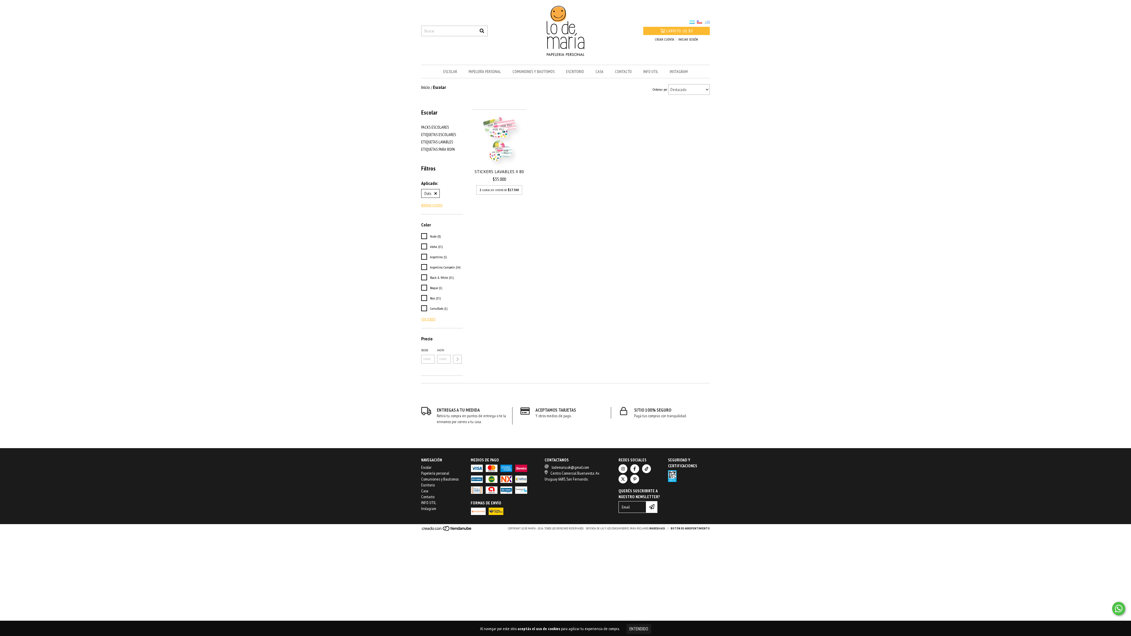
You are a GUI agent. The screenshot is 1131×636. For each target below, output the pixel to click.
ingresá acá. (657, 528)
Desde (424, 350)
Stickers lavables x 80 (499, 171)
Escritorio (575, 71)
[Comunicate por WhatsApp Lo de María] (1118, 608)
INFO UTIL (650, 71)
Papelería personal (485, 71)
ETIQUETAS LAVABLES (437, 142)
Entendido (638, 629)
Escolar (450, 71)
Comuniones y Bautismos (533, 71)
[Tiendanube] (447, 530)
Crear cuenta (664, 39)
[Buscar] (482, 31)
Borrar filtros (431, 205)
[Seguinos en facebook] (634, 468)
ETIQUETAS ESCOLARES (438, 134)
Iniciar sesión (688, 39)
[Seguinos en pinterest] (634, 479)
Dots (427, 193)
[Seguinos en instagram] (623, 468)
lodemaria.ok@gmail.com (570, 467)
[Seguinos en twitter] (623, 479)
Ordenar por (660, 89)
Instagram (679, 71)
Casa (599, 71)
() (679, 31)
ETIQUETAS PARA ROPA (438, 149)
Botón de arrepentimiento (690, 528)
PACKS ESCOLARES (435, 127)
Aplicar (457, 359)
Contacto (623, 71)
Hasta (440, 350)
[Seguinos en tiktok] (646, 468)
